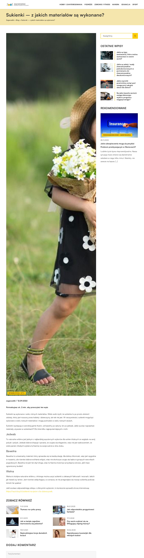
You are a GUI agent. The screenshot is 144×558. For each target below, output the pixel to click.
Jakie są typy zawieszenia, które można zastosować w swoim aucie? (127, 55)
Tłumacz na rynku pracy (30, 509)
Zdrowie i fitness (102, 4)
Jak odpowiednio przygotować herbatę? (80, 510)
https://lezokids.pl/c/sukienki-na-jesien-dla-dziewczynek (29, 491)
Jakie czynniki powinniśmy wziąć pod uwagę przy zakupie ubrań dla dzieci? (126, 84)
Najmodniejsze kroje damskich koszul (33, 534)
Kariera (115, 4)
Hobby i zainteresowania (71, 4)
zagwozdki (11, 401)
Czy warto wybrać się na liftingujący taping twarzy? (78, 522)
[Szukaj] (135, 36)
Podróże (88, 4)
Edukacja (126, 4)
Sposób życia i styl (17, 393)
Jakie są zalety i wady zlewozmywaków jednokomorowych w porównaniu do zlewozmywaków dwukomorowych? (125, 69)
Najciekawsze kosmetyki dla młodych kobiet (79, 534)
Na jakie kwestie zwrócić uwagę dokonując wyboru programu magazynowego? (127, 96)
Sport (135, 4)
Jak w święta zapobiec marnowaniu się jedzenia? (31, 522)
